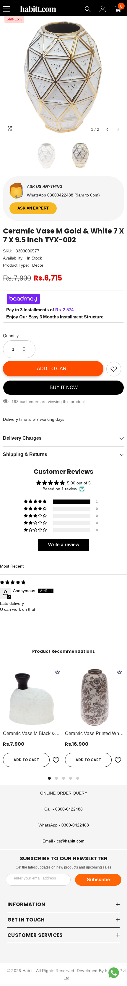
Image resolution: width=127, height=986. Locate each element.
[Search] (87, 9)
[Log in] (103, 9)
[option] (63, 74)
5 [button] (77, 778)
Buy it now (64, 387)
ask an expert (33, 208)
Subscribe (98, 879)
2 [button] (56, 778)
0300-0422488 (69, 809)
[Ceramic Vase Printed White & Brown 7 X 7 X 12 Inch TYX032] (94, 697)
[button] (107, 129)
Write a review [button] (63, 544)
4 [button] (70, 778)
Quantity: (11, 335)
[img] (12, 582)
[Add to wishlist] (113, 369)
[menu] (6, 8)
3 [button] (63, 778)
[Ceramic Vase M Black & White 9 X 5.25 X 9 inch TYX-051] (32, 697)
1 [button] (49, 778)
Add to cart (53, 368)
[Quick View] (57, 672)
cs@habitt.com (70, 841)
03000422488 (60, 195)
